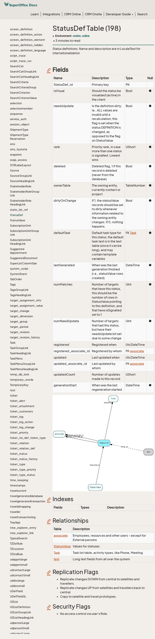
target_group (18, 321)
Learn (35, 14)
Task (13, 342)
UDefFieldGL (18, 596)
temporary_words (21, 379)
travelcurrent (18, 490)
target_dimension (21, 316)
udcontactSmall (20, 575)
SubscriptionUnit (20, 225)
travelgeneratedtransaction (25, 501)
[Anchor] (50, 70)
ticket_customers (21, 411)
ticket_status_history (24, 459)
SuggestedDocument (24, 258)
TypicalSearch (18, 538)
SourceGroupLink (21, 175)
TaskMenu (16, 358)
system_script (19, 268)
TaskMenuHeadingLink (24, 369)
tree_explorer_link (22, 533)
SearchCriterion (20, 92)
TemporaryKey (19, 385)
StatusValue (17, 220)
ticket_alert (17, 400)
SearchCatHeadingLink (24, 76)
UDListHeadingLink (22, 617)
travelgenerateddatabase (25, 496)
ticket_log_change (22, 427)
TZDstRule (16, 543)
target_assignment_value (25, 305)
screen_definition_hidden (25, 45)
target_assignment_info (25, 300)
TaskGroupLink (19, 348)
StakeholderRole (20, 186)
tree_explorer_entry (23, 527)
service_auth (18, 119)
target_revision (19, 332)
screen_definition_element (25, 39)
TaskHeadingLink (20, 353)
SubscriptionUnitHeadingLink (20, 241)
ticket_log (16, 416)
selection (16, 103)
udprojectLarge (20, 633)
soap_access (18, 159)
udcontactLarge (20, 570)
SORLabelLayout (20, 165)
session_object (19, 124)
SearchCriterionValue (23, 98)
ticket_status (18, 453)
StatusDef (16, 215)
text (12, 390)
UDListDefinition (20, 607)
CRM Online (72, 14)
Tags (13, 284)
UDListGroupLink (20, 612)
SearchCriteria (19, 82)
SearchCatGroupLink (23, 71)
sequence (16, 113)
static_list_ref (19, 209)
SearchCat (17, 66)
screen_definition (21, 29)
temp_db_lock (19, 374)
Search (142, 14)
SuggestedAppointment (18, 250)
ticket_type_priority (23, 469)
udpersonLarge (19, 622)
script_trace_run (20, 61)
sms (12, 144)
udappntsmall (18, 564)
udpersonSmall (19, 628)
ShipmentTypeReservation (19, 136)
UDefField (16, 591)
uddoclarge (17, 580)
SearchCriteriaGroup (23, 87)
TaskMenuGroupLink (22, 363)
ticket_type (17, 464)
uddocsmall (17, 585)
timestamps (17, 485)
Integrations (51, 14)
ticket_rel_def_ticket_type (25, 437)
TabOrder (16, 279)
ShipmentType (19, 129)
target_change (19, 311)
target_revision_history (25, 337)
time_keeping (19, 480)
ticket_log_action (21, 422)
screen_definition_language (25, 50)
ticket (14, 395)
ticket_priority (19, 432)
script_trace (18, 55)
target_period (19, 326)
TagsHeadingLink (20, 295)
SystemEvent (18, 274)
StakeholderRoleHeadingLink (20, 202)
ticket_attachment (22, 406)
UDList (14, 601)
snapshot (16, 154)
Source (14, 170)
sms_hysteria (18, 149)
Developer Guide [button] (118, 14)
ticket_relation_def (22, 448)
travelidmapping (20, 506)
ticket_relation (19, 443)
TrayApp (15, 522)
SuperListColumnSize (23, 263)
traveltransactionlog (23, 517)
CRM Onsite (93, 14)
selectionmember (21, 108)
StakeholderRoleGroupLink (24, 193)
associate (137, 351)
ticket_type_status (22, 474)
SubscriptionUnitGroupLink (24, 232)
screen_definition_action (25, 34)
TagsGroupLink (19, 289)
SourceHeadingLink (22, 181)
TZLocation (17, 548)
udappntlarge (18, 559)
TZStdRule (16, 554)
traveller (15, 511)
